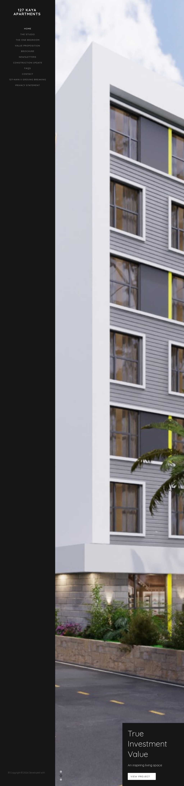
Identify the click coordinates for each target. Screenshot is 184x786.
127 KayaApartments (27, 12)
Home (27, 28)
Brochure (27, 51)
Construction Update (27, 62)
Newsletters (27, 57)
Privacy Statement (27, 85)
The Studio (27, 34)
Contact (27, 74)
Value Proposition (27, 45)
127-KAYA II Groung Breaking (27, 79)
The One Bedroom (28, 40)
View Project (141, 776)
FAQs (27, 68)
